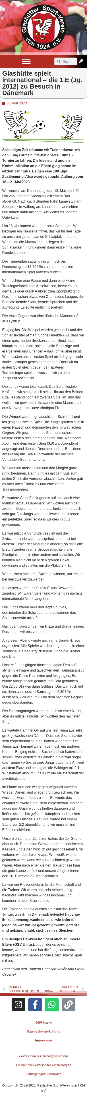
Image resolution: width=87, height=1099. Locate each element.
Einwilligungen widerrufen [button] (44, 1074)
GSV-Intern (43, 1022)
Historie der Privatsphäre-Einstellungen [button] (43, 1065)
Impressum (43, 1040)
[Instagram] (18, 1005)
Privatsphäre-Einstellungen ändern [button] (43, 1056)
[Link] (68, 1005)
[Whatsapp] (52, 1005)
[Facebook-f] (35, 1005)
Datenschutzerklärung (43, 1031)
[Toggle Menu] (26, 61)
